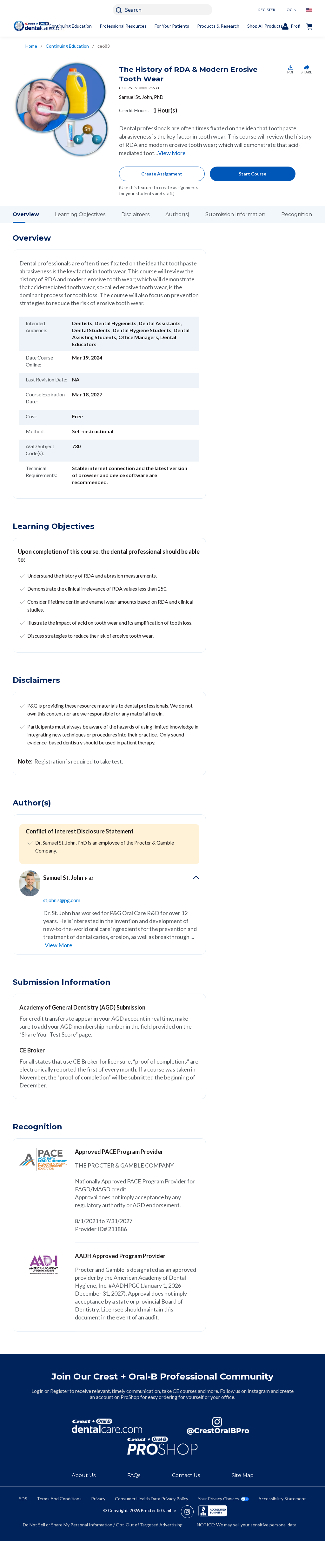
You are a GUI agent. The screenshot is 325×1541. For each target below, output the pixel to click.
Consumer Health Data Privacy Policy (151, 1498)
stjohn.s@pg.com (61, 900)
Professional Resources (123, 26)
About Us (84, 1475)
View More (172, 152)
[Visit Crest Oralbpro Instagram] (189, 1511)
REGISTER (266, 9)
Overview (26, 214)
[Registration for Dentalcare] (106, 1426)
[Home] (39, 26)
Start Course (252, 173)
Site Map (243, 1475)
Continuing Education (70, 26)
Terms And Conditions (59, 1498)
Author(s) (177, 214)
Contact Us (186, 1475)
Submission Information (235, 214)
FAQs (133, 1475)
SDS (23, 1498)
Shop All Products (265, 26)
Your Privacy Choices (218, 1498)
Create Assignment (161, 173)
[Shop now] (309, 26)
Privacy (98, 1498)
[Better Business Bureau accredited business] (212, 1511)
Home (31, 46)
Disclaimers (135, 214)
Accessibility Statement (282, 1498)
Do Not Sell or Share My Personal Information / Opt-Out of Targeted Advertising (102, 1524)
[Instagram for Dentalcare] (218, 1426)
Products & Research (218, 26)
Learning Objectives (80, 214)
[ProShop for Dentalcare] (162, 1446)
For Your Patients (172, 26)
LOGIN (290, 9)
